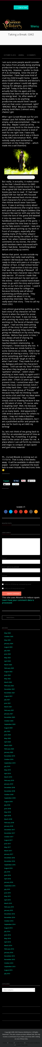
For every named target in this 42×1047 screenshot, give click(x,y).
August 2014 (8, 928)
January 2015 (8, 910)
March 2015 (8, 903)
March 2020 (8, 745)
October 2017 (8, 837)
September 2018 (9, 798)
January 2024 (8, 644)
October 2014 (8, 921)
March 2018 (8, 819)
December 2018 (9, 787)
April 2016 (7, 879)
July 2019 (7, 766)
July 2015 (7, 889)
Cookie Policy (19, 1043)
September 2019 (9, 763)
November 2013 (9, 959)
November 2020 (9, 717)
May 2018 (7, 812)
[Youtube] (28, 13)
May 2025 (7, 640)
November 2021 (9, 693)
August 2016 (8, 868)
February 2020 (9, 749)
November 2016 (9, 861)
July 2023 (7, 651)
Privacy (11, 1043)
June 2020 (7, 735)
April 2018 (7, 816)
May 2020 (7, 738)
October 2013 (8, 963)
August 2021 (8, 696)
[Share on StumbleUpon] (26, 511)
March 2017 (8, 851)
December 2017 (9, 830)
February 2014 (9, 949)
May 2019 (7, 770)
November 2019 (9, 756)
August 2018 (8, 802)
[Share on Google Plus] (21, 511)
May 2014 (7, 938)
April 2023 (7, 661)
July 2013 (7, 974)
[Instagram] (18, 13)
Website (4, 576)
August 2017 (8, 840)
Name (4, 558)
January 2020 (8, 752)
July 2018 (7, 805)
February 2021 (9, 710)
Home (5, 1043)
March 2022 (8, 682)
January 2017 (8, 854)
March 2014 (8, 945)
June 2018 (7, 809)
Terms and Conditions (33, 1043)
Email (10, 567)
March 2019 (8, 777)
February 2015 (9, 907)
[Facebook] (13, 13)
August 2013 (8, 970)
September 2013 (9, 966)
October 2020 (8, 721)
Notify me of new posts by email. (14, 588)
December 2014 (9, 914)
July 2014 (7, 931)
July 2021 (7, 700)
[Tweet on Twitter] (11, 511)
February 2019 (9, 780)
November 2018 (9, 791)
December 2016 (9, 858)
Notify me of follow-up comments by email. (17, 584)
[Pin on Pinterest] (16, 511)
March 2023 (8, 665)
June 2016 (7, 875)
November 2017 (9, 833)
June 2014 (7, 935)
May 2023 (7, 658)
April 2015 (7, 900)
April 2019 (7, 773)
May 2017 (7, 847)
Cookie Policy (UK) (21, 1045)
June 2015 (7, 893)
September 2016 (9, 865)
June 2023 (7, 654)
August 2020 (8, 728)
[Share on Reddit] (31, 511)
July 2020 (7, 731)
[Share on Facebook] (6, 511)
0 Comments (31, 55)
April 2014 (7, 942)
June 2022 (7, 675)
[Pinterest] (23, 13)
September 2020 (9, 724)
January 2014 (8, 953)
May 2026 (7, 633)
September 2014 (9, 924)
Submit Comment (13, 594)
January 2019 (8, 784)
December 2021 (9, 689)
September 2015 (9, 886)
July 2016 (7, 872)
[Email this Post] (36, 511)
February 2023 (9, 668)
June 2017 (7, 844)
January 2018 (8, 826)
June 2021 (7, 703)
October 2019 (8, 759)
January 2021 (8, 714)
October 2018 (8, 794)
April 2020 (7, 742)
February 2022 (9, 686)
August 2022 (8, 672)
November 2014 (9, 917)
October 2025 (8, 636)
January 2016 (8, 882)
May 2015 (7, 896)
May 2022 (7, 679)
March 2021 (8, 707)
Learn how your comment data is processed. (18, 601)
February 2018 (9, 823)
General (21, 55)
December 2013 (9, 956)
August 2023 (8, 647)
